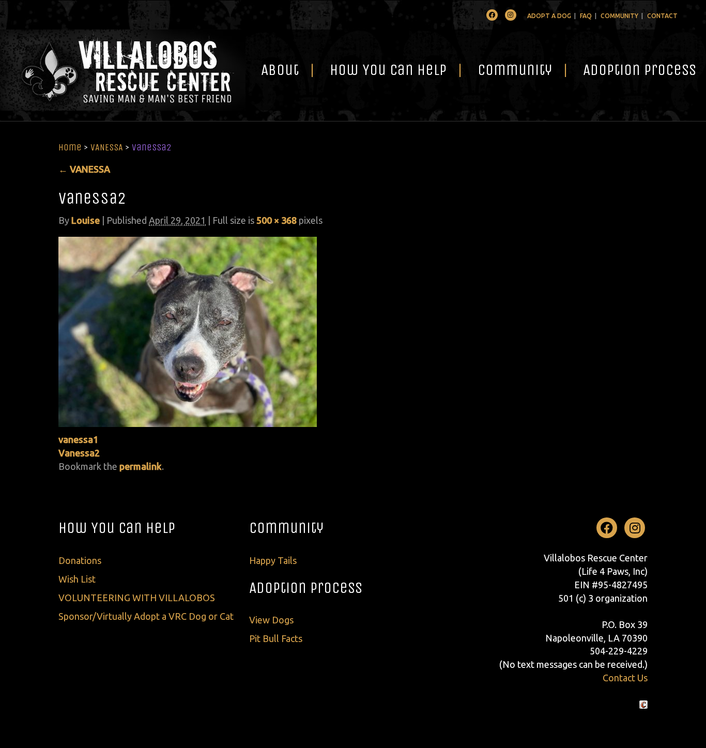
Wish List (77, 579)
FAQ (586, 15)
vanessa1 (78, 439)
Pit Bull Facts (275, 638)
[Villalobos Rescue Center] (122, 70)
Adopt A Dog (549, 15)
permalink (140, 466)
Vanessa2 (79, 453)
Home (70, 147)
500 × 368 (276, 220)
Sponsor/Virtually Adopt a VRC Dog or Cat (146, 616)
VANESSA (106, 147)
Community (619, 15)
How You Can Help (388, 69)
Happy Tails (273, 560)
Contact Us (625, 678)
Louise (85, 220)
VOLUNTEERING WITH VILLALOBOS (136, 597)
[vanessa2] (187, 331)
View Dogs (271, 620)
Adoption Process (305, 587)
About (280, 69)
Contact (662, 15)
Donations (79, 560)
